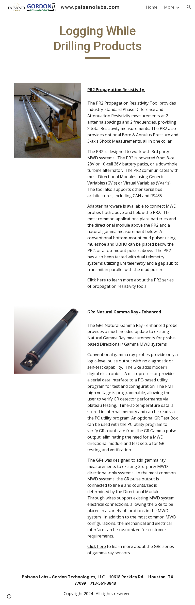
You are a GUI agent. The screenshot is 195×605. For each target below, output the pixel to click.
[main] (97, 41)
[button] (189, 7)
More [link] (169, 7)
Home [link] (151, 7)
